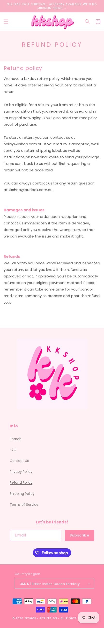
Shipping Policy (22, 493)
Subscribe (79, 535)
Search (16, 439)
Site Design (48, 618)
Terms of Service (24, 504)
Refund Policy (21, 482)
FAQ (13, 449)
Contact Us (19, 460)
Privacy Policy (21, 471)
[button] (6, 21)
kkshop (30, 618)
